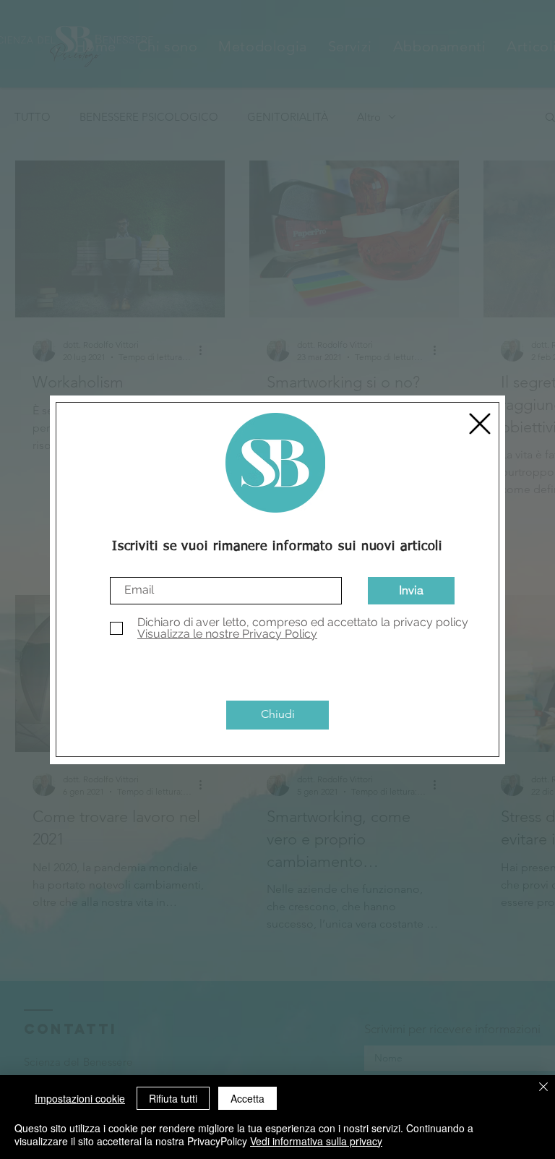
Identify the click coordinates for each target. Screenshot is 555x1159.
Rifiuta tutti (173, 1098)
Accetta (247, 1098)
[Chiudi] (543, 1088)
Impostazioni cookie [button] (80, 1098)
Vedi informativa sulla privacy (316, 1141)
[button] (480, 424)
